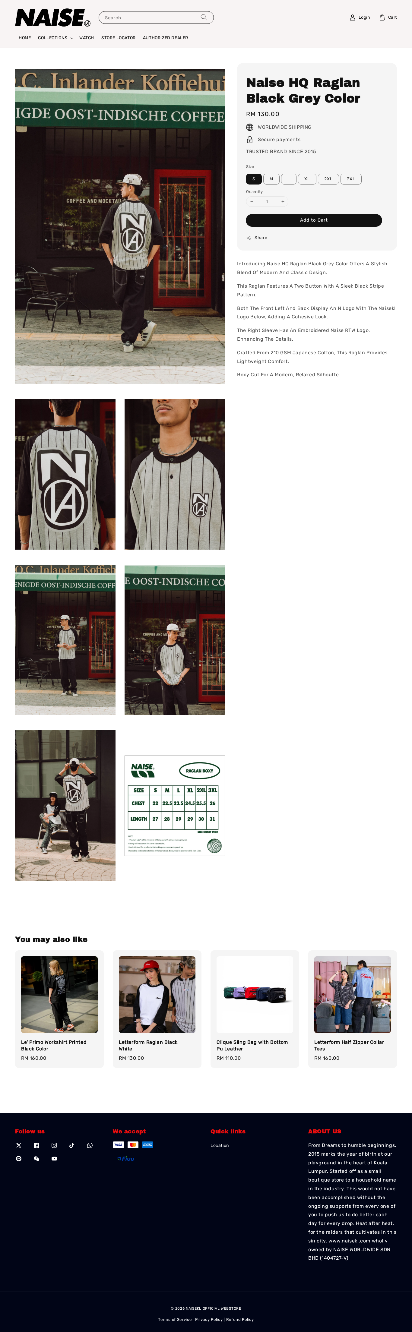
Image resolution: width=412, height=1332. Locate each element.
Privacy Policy (209, 1319)
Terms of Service (175, 1319)
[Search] (204, 17)
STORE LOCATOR (118, 37)
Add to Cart (314, 220)
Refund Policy (240, 1319)
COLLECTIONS (53, 37)
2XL (328, 178)
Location (220, 1145)
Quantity (254, 191)
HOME (25, 37)
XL (307, 178)
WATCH (86, 37)
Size (250, 166)
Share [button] (261, 237)
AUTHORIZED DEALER (165, 37)
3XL (351, 178)
